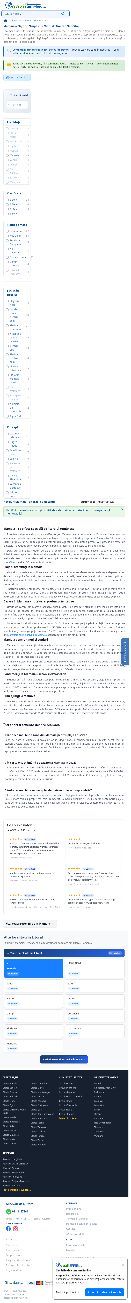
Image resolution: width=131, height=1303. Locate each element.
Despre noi (72, 1213)
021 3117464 (19, 1211)
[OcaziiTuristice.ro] (25, 5)
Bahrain (98, 1083)
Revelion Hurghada (12, 1159)
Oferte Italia (8, 1126)
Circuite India (65, 1100)
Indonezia (99, 1092)
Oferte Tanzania (38, 1127)
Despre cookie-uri (16, 1255)
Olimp (12, 562)
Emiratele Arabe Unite (105, 1087)
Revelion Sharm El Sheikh (15, 1163)
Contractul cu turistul (18, 1265)
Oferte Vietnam (38, 1144)
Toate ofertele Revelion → (17, 1189)
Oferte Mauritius (39, 1083)
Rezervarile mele (75, 1245)
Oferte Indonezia (11, 1121)
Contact (70, 1228)
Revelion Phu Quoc (12, 1176)
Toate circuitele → (69, 1118)
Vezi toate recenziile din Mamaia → (30, 923)
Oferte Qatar (37, 1109)
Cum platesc (13, 1250)
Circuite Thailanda (68, 1105)
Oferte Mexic (37, 1087)
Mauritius (99, 1105)
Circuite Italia (65, 1109)
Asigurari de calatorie (18, 1260)
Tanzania (98, 1127)
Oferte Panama (38, 1100)
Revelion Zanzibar (11, 1185)
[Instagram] (15, 1228)
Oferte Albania (10, 1083)
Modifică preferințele (67, 1292)
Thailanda (99, 1131)
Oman (97, 1113)
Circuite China (66, 1083)
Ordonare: (88, 502)
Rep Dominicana (102, 1122)
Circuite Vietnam (67, 1087)
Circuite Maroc (66, 1113)
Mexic (97, 1109)
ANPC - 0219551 (75, 1233)
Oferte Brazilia (10, 1092)
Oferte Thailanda (39, 1131)
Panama (98, 1118)
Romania (29, 20)
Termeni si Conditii (77, 1218)
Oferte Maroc (9, 1143)
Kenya (97, 1096)
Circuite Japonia (67, 1092)
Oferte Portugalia (39, 1105)
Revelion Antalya (11, 1167)
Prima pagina (74, 1208)
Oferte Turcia (37, 1140)
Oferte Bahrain (10, 1087)
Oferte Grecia (9, 1117)
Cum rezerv (12, 1245)
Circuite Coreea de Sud (70, 1096)
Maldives (98, 1100)
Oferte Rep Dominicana (42, 1113)
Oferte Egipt (9, 1105)
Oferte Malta (9, 1139)
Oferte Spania (37, 1122)
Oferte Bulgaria (10, 1096)
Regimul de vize (15, 1270)
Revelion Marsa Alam (13, 1172)
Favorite (70, 1250)
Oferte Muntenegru (40, 1092)
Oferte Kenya (9, 1130)
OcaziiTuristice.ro (15, 20)
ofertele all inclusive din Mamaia (28, 634)
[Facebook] (8, 1228)
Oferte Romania (39, 1118)
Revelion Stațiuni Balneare (16, 1181)
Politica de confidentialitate (81, 1223)
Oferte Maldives (11, 1134)
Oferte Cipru (9, 1100)
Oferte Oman (37, 1096)
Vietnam (98, 1135)
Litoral (37, 20)
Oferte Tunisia (38, 1135)
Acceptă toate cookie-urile (104, 1292)
